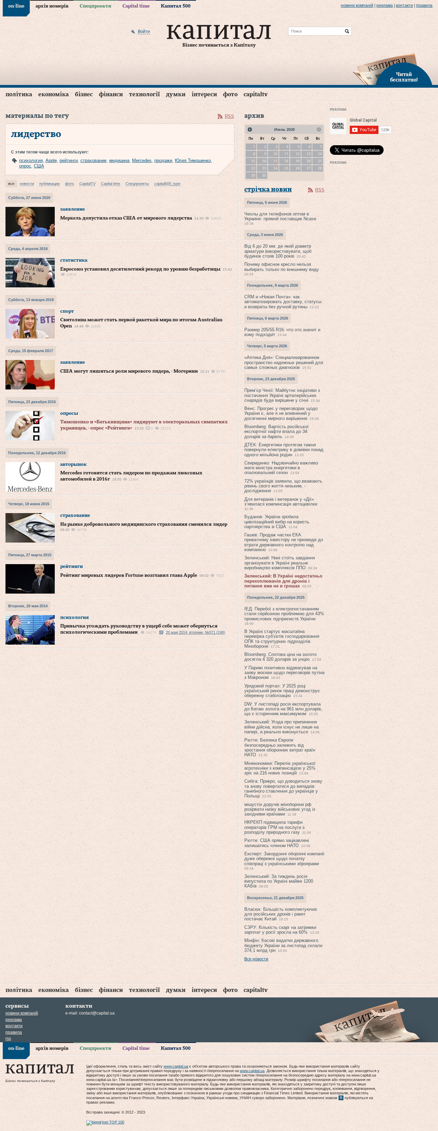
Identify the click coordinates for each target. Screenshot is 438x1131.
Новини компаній (357, 5)
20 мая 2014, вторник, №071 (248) (195, 632)
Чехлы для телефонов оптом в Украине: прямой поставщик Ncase (280, 216)
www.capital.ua (176, 1066)
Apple (51, 160)
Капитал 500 (176, 6)
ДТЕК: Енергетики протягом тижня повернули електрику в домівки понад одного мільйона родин (283, 449)
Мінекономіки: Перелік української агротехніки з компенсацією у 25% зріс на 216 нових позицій (279, 768)
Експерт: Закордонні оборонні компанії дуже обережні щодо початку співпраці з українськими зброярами (284, 858)
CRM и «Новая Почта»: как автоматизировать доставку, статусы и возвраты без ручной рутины (282, 301)
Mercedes (142, 160)
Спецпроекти (95, 6)
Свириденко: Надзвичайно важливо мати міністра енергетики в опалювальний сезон (281, 467)
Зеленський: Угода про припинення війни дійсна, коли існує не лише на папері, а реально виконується (281, 726)
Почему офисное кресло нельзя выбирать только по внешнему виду (281, 267)
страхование (93, 160)
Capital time (136, 6)
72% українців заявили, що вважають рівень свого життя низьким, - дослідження (283, 486)
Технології (144, 94)
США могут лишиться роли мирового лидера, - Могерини (129, 371)
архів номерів (52, 6)
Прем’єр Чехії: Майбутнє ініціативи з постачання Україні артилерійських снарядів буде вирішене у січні (282, 395)
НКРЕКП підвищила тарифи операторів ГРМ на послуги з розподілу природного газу (274, 827)
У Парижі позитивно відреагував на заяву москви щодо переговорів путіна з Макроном (284, 672)
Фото (230, 94)
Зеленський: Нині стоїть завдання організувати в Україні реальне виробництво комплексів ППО (279, 562)
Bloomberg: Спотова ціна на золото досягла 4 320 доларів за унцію (280, 657)
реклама (384, 5)
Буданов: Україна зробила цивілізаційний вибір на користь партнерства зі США (276, 521)
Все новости (256, 959)
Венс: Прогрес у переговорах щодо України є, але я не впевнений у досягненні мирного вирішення (281, 413)
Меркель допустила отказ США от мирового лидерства (126, 218)
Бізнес (84, 94)
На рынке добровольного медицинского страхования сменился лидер (143, 524)
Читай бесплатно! (404, 77)
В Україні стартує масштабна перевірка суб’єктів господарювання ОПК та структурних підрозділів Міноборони (281, 639)
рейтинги (69, 160)
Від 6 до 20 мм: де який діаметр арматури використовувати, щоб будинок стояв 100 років (277, 251)
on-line (16, 6)
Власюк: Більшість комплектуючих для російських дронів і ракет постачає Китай (280, 914)
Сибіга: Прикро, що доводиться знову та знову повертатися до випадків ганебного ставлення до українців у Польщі (283, 788)
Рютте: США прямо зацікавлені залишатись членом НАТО (276, 843)
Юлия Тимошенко (193, 160)
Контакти (404, 5)
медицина (119, 160)
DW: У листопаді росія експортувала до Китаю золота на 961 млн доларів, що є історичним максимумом (283, 709)
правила (424, 5)
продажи (163, 160)
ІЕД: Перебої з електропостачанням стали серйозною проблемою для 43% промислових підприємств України (284, 613)
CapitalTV (256, 94)
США (39, 166)
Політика (18, 94)
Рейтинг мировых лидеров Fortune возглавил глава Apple (128, 575)
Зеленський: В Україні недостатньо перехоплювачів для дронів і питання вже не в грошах (283, 580)
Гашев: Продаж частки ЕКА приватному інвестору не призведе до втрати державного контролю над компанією (283, 542)
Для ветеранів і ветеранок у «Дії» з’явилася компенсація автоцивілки (280, 502)
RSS (229, 116)
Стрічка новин (268, 189)
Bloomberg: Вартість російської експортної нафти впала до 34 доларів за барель (276, 431)
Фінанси (111, 94)
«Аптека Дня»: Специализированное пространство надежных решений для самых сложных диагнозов (283, 362)
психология (31, 160)
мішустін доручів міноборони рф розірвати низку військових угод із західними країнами (279, 809)
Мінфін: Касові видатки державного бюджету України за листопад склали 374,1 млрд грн (283, 945)
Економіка (53, 94)
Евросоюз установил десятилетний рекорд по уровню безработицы (140, 269)
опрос (25, 166)
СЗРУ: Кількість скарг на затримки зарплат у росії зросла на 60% (280, 930)
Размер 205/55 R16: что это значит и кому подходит (282, 332)
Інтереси (204, 94)
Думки (175, 94)
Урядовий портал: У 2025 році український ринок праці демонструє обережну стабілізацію (282, 690)
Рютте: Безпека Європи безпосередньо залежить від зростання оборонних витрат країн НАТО (279, 747)
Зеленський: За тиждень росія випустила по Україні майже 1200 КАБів (278, 881)
